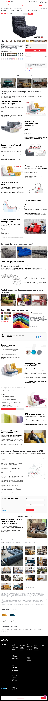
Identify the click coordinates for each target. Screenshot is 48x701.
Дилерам (35, 645)
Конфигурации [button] (27, 75)
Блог (27, 642)
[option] (8, 83)
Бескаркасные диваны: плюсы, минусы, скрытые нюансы (11, 521)
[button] (35, 50)
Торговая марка (36, 650)
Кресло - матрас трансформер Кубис (15, 664)
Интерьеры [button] (43, 75)
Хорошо (43, 698)
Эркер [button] (30, 542)
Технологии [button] (3, 75)
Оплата (21, 639)
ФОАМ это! (28, 644)
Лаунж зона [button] (18, 542)
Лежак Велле (14, 667)
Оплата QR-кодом (22, 643)
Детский (3, 48)
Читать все (32, 329)
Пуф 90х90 (11, 48)
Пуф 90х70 (15, 48)
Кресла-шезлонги (4, 631)
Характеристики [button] (10, 75)
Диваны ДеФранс (15, 647)
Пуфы (13, 685)
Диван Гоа (14, 677)
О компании (36, 639)
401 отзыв (10, 13)
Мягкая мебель (44, 639)
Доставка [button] (33, 75)
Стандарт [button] (2, 390)
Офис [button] (34, 542)
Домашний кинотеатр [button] (10, 542)
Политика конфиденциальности (23, 651)
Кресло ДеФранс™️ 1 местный (14, 688)
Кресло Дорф (14, 673)
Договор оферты (22, 645)
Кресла (42, 642)
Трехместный (17, 46)
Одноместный (6, 46)
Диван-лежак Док (15, 658)
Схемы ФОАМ (29, 660)
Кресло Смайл (14, 675)
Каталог (14, 639)
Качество (28, 653)
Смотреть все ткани (5, 321)
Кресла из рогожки (33, 629)
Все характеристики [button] (28, 61)
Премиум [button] (12, 390)
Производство (29, 639)
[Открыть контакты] (45, 696)
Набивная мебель (30, 655)
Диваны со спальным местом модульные (9, 629)
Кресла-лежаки (41, 629)
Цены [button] (21, 75)
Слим (2, 46)
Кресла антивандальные (23, 629)
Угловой (21, 46)
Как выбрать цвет (29, 649)
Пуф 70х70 (6, 48)
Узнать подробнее (20, 698)
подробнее (22, 5)
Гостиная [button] (2, 542)
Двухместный (12, 46)
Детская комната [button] (24, 542)
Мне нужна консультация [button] (29, 68)
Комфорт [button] (7, 390)
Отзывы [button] (17, 75)
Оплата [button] (38, 75)
